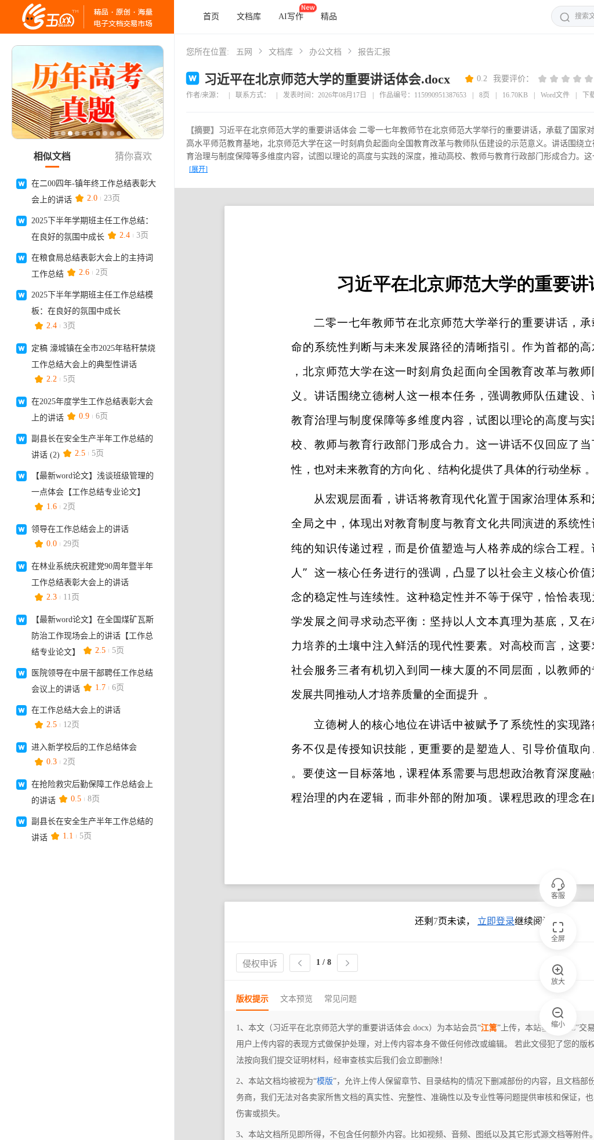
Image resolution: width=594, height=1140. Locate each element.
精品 (329, 16)
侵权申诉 (259, 963)
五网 (244, 52)
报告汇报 (374, 52)
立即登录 (496, 921)
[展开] (198, 169)
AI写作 (290, 16)
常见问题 (340, 998)
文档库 (249, 16)
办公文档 (325, 52)
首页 (211, 16)
